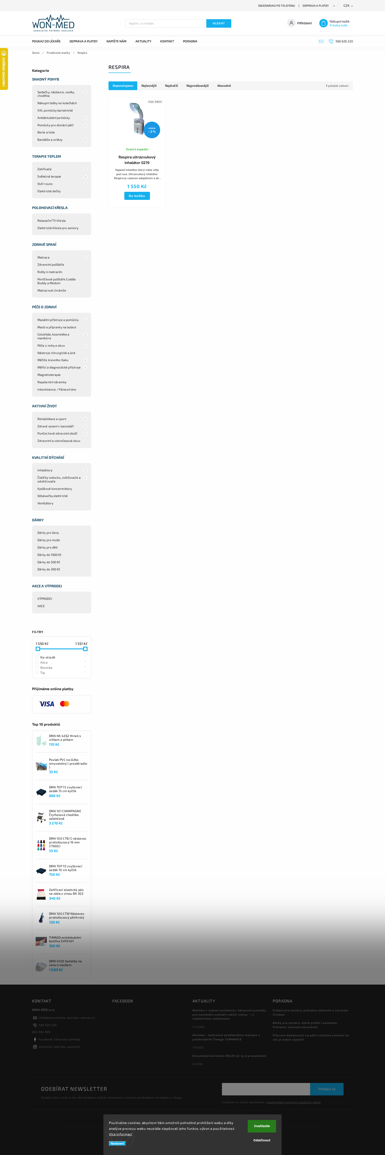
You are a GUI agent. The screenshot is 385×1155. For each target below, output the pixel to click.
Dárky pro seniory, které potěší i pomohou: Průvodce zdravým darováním (305, 1025)
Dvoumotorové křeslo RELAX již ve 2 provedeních (229, 1056)
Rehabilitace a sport (51, 419)
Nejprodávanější (197, 85)
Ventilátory (45, 503)
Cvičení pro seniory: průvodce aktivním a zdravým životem (310, 1012)
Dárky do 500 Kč (48, 562)
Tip (63, 673)
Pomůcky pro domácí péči (55, 125)
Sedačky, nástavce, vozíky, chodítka (56, 94)
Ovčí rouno (45, 184)
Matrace (43, 257)
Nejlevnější (149, 85)
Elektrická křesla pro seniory (57, 228)
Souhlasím (262, 1126)
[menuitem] (48, 41)
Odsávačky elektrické (52, 496)
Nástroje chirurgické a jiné (56, 353)
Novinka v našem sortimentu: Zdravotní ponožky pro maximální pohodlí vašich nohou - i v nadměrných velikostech (229, 1014)
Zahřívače (44, 169)
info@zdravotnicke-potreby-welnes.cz (67, 1017)
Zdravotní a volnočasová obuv (58, 441)
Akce (63, 662)
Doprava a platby (316, 5)
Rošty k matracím (49, 272)
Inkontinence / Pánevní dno (56, 389)
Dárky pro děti (47, 547)
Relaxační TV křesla (51, 220)
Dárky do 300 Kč (48, 569)
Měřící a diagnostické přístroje (59, 367)
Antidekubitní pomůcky (53, 118)
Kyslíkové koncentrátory (54, 489)
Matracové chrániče (51, 290)
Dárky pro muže (48, 540)
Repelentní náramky (51, 382)
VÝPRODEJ (44, 598)
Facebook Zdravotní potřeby (59, 1039)
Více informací (120, 1134)
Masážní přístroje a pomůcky (58, 320)
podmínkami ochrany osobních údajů (294, 1102)
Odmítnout (261, 1140)
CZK (347, 5)
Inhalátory (44, 470)
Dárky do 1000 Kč (49, 555)
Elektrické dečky (49, 191)
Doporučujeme (123, 85)
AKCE (41, 606)
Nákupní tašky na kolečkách (57, 103)
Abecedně (224, 85)
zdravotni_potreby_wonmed (59, 1046)
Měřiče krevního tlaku (52, 360)
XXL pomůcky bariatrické (55, 110)
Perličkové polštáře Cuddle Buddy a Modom (56, 281)
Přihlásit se (327, 1089)
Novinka (63, 667)
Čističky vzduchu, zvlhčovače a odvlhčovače (59, 479)
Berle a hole (46, 132)
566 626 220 (48, 1025)
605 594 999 (41, 1032)
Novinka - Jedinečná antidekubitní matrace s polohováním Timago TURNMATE (226, 1037)
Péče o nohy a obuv (51, 345)
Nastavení (117, 1143)
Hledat (219, 23)
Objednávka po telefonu (276, 5)
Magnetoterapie (49, 375)
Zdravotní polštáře (50, 264)
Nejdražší (171, 85)
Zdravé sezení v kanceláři (55, 426)
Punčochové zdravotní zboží (57, 433)
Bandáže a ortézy (50, 139)
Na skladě (63, 657)
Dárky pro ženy (48, 532)
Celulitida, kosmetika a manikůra (53, 336)
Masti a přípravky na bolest (56, 327)
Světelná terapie (49, 176)
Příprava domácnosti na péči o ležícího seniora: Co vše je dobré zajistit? (311, 1037)
